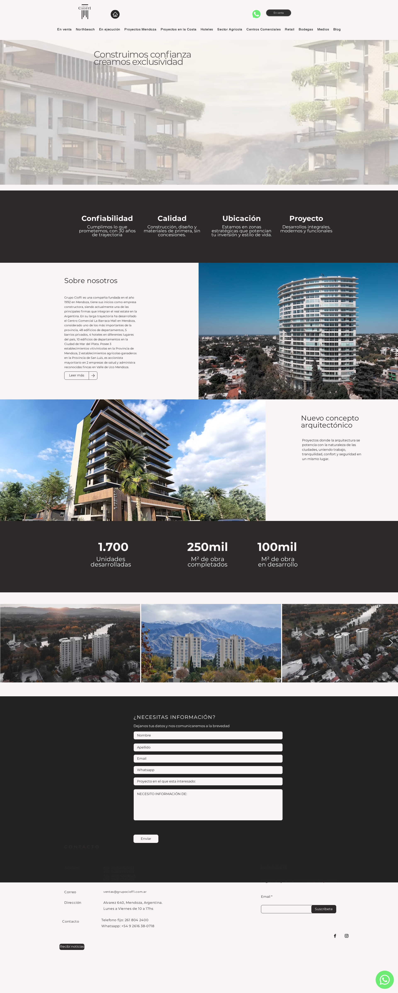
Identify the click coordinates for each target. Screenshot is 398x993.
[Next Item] (390, 643)
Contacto (70, 921)
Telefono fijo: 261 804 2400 (124, 920)
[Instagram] (346, 935)
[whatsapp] (256, 14)
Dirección (72, 903)
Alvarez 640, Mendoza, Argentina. (132, 903)
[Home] (115, 14)
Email (265, 896)
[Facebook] (334, 935)
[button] (71, 947)
